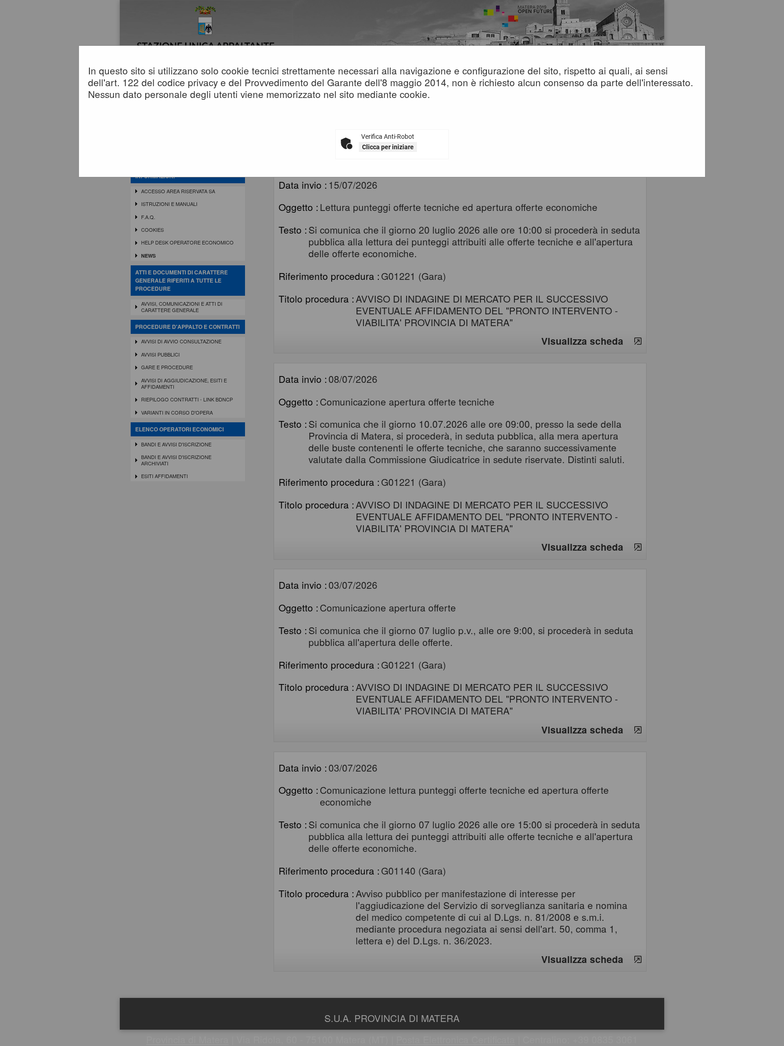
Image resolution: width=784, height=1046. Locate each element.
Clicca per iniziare (388, 147)
